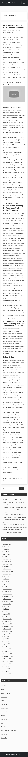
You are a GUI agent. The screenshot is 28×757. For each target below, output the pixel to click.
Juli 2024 (6, 606)
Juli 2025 (6, 576)
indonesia (15, 481)
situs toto (4, 697)
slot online (4, 686)
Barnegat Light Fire (9, 3)
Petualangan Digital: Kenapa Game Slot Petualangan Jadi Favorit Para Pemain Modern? (15, 509)
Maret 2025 (6, 586)
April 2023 (6, 644)
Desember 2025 (7, 564)
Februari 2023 (7, 649)
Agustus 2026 (7, 544)
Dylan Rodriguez (8, 32)
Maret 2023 (6, 646)
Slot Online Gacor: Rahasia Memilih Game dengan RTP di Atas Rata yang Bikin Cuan (14, 502)
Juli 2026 (6, 546)
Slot (2, 723)
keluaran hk (4, 708)
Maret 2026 (6, 556)
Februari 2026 (7, 559)
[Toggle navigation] (23, 2)
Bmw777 (3, 727)
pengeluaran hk (5, 693)
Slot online (4, 738)
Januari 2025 (7, 591)
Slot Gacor (12, 478)
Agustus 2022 (7, 664)
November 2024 (8, 596)
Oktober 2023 (7, 629)
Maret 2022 (6, 671)
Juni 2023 (6, 639)
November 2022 (8, 656)
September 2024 (8, 601)
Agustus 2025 (7, 574)
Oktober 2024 (7, 599)
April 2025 (6, 584)
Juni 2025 (6, 579)
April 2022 (6, 669)
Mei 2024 (6, 611)
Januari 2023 (7, 651)
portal (20, 481)
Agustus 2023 (7, 634)
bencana (5, 481)
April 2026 (6, 554)
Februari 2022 (7, 674)
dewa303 (3, 689)
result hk (3, 700)
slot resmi (4, 712)
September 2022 (8, 661)
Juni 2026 (6, 549)
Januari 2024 (7, 621)
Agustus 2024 (7, 604)
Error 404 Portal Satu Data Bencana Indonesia (13, 26)
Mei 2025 (6, 581)
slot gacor (4, 704)
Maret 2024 (6, 616)
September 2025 (8, 571)
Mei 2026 (6, 551)
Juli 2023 (6, 636)
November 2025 (8, 566)
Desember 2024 (7, 594)
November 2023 (8, 626)
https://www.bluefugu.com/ (9, 730)
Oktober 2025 (7, 569)
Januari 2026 (7, 561)
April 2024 (6, 614)
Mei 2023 (6, 641)
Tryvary (20, 754)
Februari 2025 (7, 589)
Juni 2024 (6, 609)
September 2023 (8, 631)
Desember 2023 (7, 624)
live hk (3, 715)
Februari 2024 (7, 619)
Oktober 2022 (7, 659)
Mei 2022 (6, 666)
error (10, 481)
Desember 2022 (7, 654)
